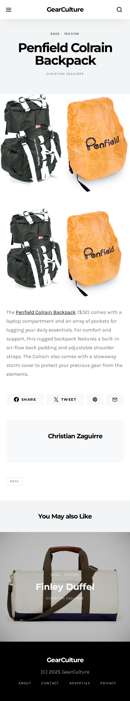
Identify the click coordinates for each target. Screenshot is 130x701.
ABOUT (25, 683)
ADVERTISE (79, 683)
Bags (55, 34)
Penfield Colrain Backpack (46, 312)
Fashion (72, 34)
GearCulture (65, 9)
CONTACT (50, 683)
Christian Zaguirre (65, 74)
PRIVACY (108, 683)
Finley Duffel (65, 586)
